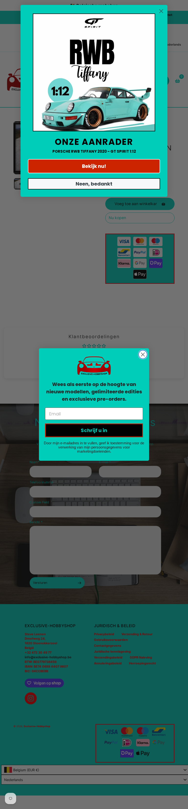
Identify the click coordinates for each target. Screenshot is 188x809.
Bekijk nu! (94, 166)
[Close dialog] (143, 354)
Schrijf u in (94, 430)
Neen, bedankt (94, 183)
